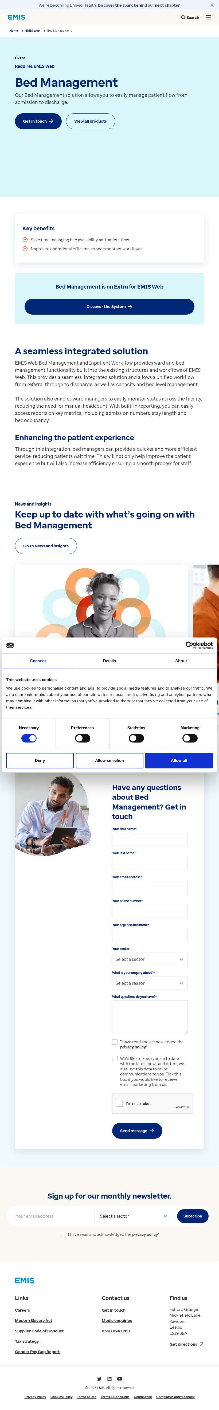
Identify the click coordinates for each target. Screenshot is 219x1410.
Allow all (179, 760)
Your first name (124, 829)
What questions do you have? (134, 996)
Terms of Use (86, 1397)
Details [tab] (109, 660)
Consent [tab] (38, 660)
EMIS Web (32, 30)
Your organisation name (130, 925)
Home (14, 30)
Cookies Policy (61, 1397)
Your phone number (127, 901)
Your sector (121, 948)
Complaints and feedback (175, 1397)
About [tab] (181, 660)
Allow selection (109, 760)
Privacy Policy (35, 1397)
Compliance (143, 1397)
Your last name (124, 853)
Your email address (127, 877)
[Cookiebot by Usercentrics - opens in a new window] (189, 645)
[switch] (82, 738)
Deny (40, 760)
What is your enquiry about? (133, 972)
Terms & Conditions (115, 1397)
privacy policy (133, 1046)
